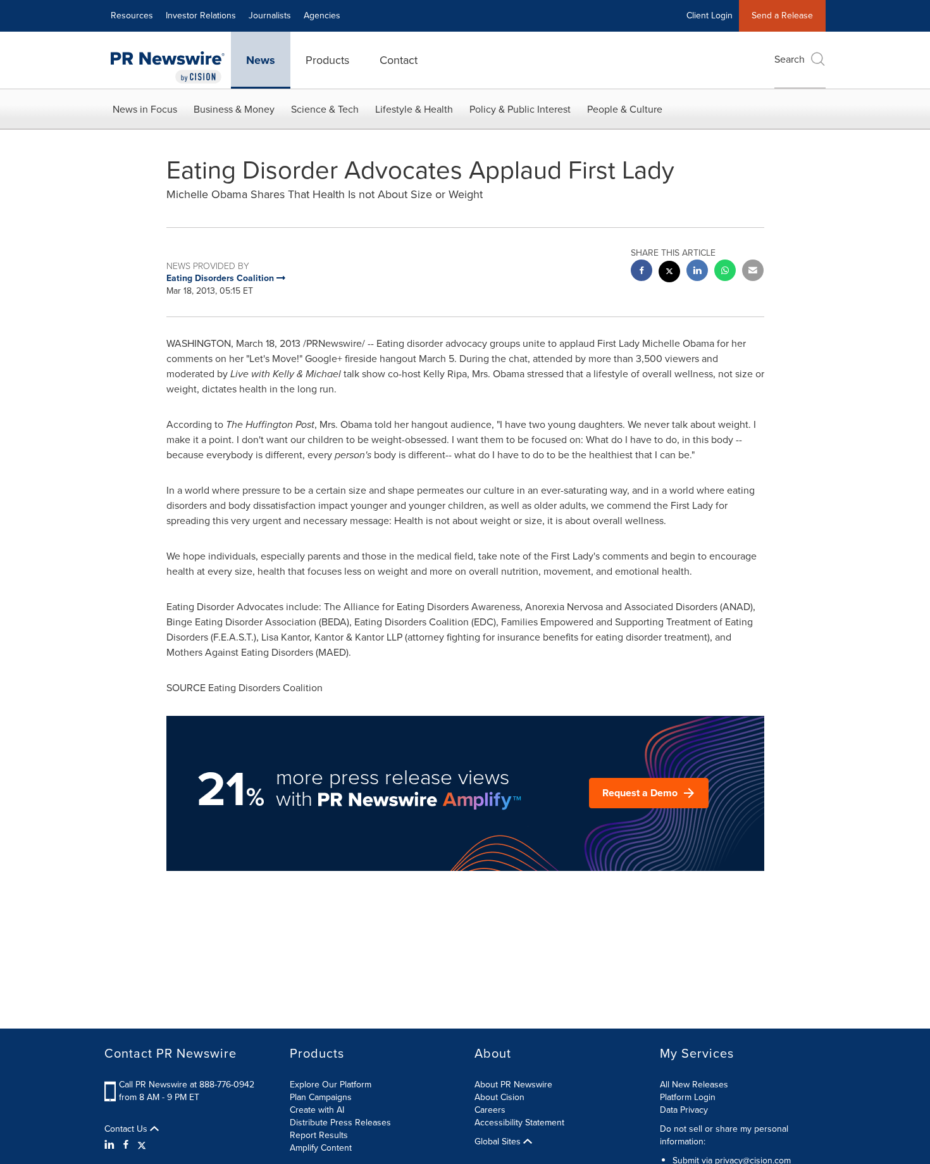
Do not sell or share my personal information (724, 1135)
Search (789, 59)
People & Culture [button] (624, 109)
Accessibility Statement (519, 1122)
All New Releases (694, 1084)
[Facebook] (126, 1145)
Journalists (270, 15)
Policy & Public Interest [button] (520, 109)
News (260, 60)
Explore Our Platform (330, 1084)
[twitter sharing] (669, 273)
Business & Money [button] (234, 109)
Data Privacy (684, 1110)
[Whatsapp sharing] (725, 272)
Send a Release (782, 15)
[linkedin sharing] (697, 272)
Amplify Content (321, 1148)
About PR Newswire (513, 1084)
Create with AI (317, 1110)
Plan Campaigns (321, 1097)
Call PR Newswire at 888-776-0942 (186, 1084)
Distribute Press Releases (340, 1122)
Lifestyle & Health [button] (414, 109)
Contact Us (127, 1129)
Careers (489, 1110)
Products (327, 60)
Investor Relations (201, 15)
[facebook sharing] (641, 272)
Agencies (322, 15)
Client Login (709, 15)
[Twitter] (141, 1145)
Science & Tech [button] (325, 109)
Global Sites (498, 1142)
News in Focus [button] (145, 109)
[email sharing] (753, 272)
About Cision (499, 1097)
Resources (132, 15)
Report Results (319, 1135)
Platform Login (688, 1097)
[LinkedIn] (111, 1145)
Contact (399, 60)
